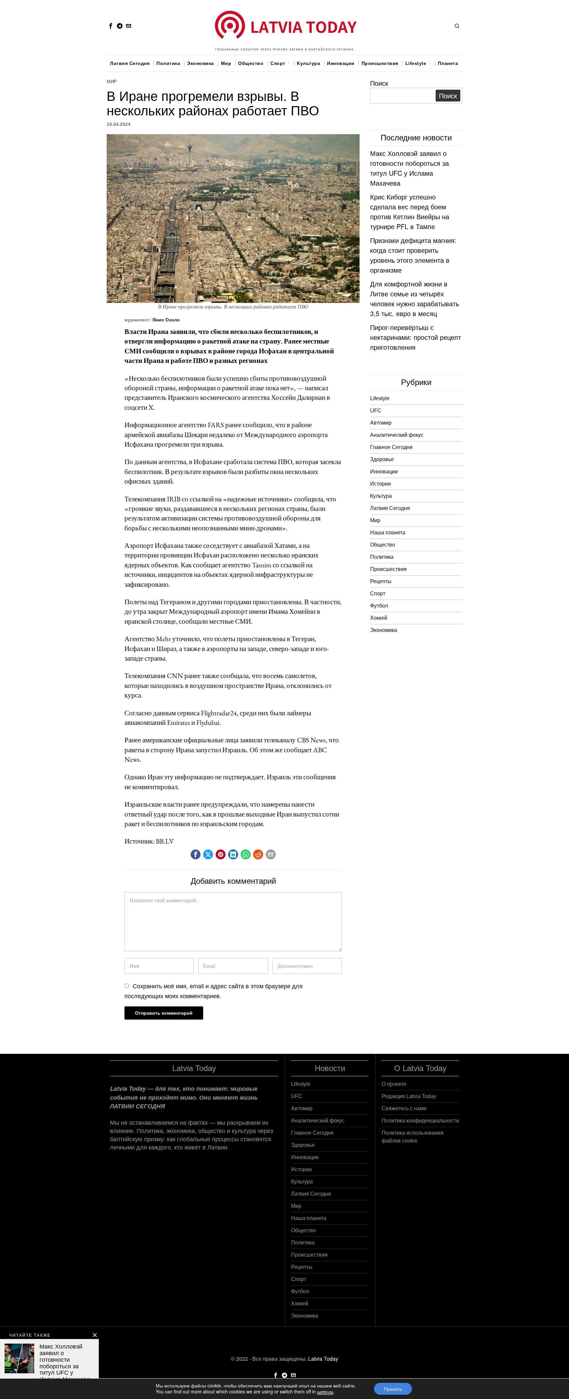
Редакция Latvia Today (409, 1096)
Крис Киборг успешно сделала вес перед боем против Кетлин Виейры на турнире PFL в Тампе (409, 211)
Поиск (379, 83)
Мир (112, 81)
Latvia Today (323, 1358)
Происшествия (388, 569)
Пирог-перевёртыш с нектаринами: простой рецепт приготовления (415, 337)
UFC (375, 410)
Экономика (383, 630)
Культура (381, 496)
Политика (381, 557)
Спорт (377, 593)
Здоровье (382, 459)
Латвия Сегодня (390, 508)
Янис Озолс (166, 319)
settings (325, 1392)
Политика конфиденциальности (420, 1120)
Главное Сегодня (391, 447)
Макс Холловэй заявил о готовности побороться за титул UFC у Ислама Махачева (409, 168)
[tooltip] (111, 26)
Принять (393, 1388)
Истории (380, 484)
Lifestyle (380, 398)
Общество (382, 545)
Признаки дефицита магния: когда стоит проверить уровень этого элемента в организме (413, 255)
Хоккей (378, 618)
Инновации (384, 471)
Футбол (379, 606)
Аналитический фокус (396, 435)
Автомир (381, 423)
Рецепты (381, 581)
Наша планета (387, 532)
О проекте (394, 1084)
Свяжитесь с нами (404, 1108)
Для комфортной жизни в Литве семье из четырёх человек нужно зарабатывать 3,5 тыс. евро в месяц (414, 298)
